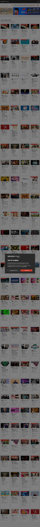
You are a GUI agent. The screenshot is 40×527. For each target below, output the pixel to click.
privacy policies (24, 266)
